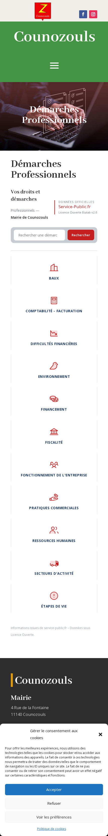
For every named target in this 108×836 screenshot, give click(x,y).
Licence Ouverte (22, 635)
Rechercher (81, 235)
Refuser (54, 803)
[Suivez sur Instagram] (93, 14)
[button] (100, 734)
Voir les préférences (54, 816)
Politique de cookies (51, 829)
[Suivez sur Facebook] (83, 14)
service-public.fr (55, 628)
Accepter (54, 789)
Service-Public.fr (75, 206)
